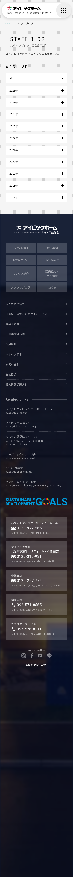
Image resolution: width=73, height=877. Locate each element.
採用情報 (11, 344)
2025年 (13, 102)
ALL (11, 78)
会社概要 (11, 374)
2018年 (13, 185)
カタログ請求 (14, 354)
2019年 (13, 173)
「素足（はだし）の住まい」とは (26, 314)
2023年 (13, 126)
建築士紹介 (12, 324)
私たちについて (15, 304)
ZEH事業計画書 (15, 334)
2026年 (13, 90)
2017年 (13, 197)
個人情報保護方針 (17, 384)
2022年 (13, 138)
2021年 (13, 150)
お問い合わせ (14, 364)
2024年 (13, 114)
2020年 (13, 161)
